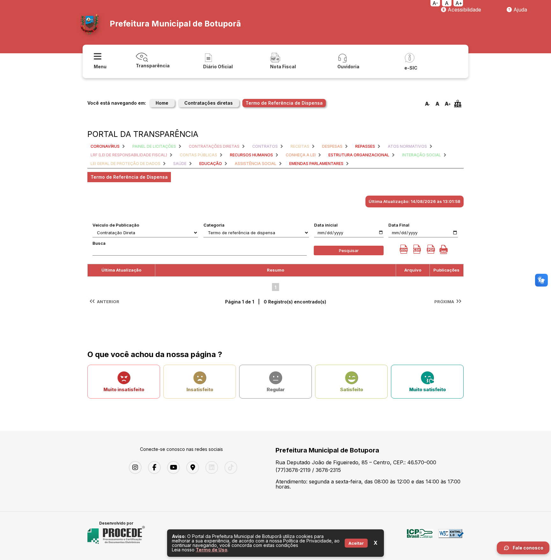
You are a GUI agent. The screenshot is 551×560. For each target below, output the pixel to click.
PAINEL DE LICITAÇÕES (154, 146)
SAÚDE (180, 163)
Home (162, 103)
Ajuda (519, 9)
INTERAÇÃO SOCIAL (421, 155)
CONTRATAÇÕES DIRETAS (214, 146)
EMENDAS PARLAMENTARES (316, 163)
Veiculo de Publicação (115, 225)
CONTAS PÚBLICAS (198, 155)
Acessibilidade (463, 9)
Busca (99, 243)
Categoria (213, 225)
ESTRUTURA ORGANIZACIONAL (358, 155)
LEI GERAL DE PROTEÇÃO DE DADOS (125, 163)
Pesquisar (349, 250)
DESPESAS (332, 146)
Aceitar (356, 543)
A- (435, 3)
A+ (458, 3)
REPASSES (365, 146)
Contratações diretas (208, 103)
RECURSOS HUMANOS (251, 155)
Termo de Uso (211, 549)
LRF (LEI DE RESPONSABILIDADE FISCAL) (129, 155)
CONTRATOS (265, 146)
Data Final (398, 225)
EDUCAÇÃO (210, 163)
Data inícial (326, 225)
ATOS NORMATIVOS (407, 146)
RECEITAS (299, 146)
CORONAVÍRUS (105, 146)
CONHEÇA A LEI (301, 155)
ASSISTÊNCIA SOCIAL (255, 163)
